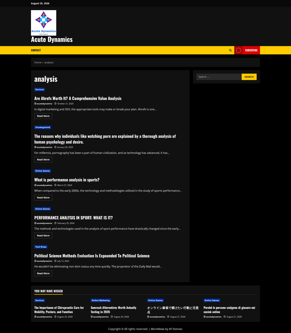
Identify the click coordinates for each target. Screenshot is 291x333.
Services (39, 89)
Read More (44, 116)
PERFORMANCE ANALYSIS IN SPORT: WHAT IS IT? (73, 217)
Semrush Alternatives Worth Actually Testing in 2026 (113, 309)
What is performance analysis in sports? (67, 179)
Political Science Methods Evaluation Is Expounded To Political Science (92, 255)
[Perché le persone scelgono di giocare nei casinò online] (230, 300)
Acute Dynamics (52, 39)
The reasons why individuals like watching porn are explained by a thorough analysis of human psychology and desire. (105, 139)
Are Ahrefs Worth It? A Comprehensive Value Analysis (77, 98)
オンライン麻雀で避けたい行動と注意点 (173, 309)
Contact (36, 50)
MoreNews (158, 329)
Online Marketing (101, 300)
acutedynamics (44, 103)
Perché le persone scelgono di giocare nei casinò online (229, 309)
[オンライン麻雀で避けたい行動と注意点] (173, 300)
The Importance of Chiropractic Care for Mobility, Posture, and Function (59, 309)
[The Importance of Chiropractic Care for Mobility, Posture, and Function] (60, 300)
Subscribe (251, 50)
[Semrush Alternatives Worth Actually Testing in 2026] (117, 300)
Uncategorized (42, 127)
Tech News (40, 246)
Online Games (42, 170)
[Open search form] (230, 50)
